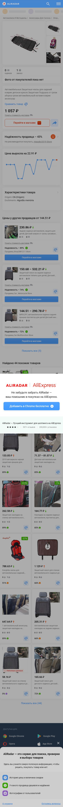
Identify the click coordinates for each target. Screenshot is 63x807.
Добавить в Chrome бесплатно (29, 406)
